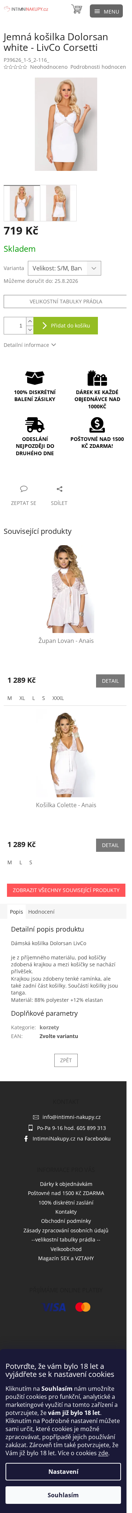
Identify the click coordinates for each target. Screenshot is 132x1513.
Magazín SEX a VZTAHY (66, 1258)
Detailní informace (26, 344)
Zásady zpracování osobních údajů (66, 1230)
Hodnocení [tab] (41, 911)
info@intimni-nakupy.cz (72, 1116)
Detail (110, 680)
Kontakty (66, 1211)
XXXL (58, 697)
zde (103, 1453)
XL (22, 697)
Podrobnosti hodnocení (99, 66)
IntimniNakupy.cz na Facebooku (72, 1138)
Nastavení (63, 1472)
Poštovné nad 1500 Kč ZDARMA (66, 1193)
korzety (49, 1027)
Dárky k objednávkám (66, 1183)
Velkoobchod (66, 1249)
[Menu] (106, 11)
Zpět (66, 1060)
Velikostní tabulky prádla (66, 301)
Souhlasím (63, 1495)
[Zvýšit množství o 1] (29, 321)
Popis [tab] (16, 911)
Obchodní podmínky (66, 1220)
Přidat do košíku (70, 325)
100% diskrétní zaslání (66, 1202)
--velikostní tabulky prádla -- (66, 1239)
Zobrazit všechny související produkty (66, 890)
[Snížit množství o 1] (29, 330)
